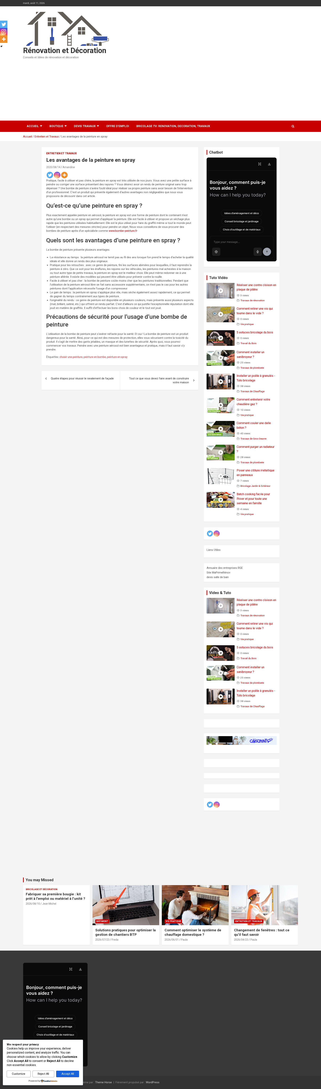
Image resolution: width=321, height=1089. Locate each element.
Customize (18, 1073)
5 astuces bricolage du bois (255, 332)
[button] (216, 252)
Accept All (67, 1073)
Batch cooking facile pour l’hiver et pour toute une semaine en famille (253, 498)
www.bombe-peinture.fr (123, 230)
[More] (64, 175)
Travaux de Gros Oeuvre (253, 438)
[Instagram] (57, 175)
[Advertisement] (160, 89)
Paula (184, 939)
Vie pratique (247, 324)
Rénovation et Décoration (64, 50)
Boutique (56, 126)
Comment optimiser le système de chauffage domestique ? (193, 932)
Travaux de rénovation (252, 300)
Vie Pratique (173, 921)
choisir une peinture (70, 356)
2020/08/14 (53, 167)
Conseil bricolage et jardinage (242, 221)
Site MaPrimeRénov (218, 572)
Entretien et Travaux (61, 153)
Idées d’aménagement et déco (241, 213)
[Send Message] (267, 252)
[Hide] (1, 46)
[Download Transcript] (269, 164)
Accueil (33, 126)
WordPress (152, 1082)
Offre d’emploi (117, 126)
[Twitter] (50, 175)
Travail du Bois (248, 343)
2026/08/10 (33, 903)
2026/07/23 (102, 939)
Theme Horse (103, 1082)
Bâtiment (102, 921)
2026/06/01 (172, 939)
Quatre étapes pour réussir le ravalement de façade (82, 378)
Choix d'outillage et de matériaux (241, 229)
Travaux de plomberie (252, 367)
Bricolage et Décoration (41, 889)
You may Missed (40, 880)
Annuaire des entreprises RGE (225, 568)
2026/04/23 (241, 939)
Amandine (69, 167)
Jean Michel (49, 903)
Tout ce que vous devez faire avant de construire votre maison (159, 380)
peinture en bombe (95, 356)
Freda (115, 939)
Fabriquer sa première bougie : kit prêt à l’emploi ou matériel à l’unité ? (55, 896)
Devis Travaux (85, 126)
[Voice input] (258, 252)
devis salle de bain (218, 577)
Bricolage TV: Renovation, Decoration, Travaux (173, 126)
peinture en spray (117, 356)
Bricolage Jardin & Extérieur (255, 485)
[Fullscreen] (260, 164)
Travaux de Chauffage (252, 391)
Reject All (43, 1073)
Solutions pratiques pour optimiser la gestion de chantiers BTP (125, 932)
